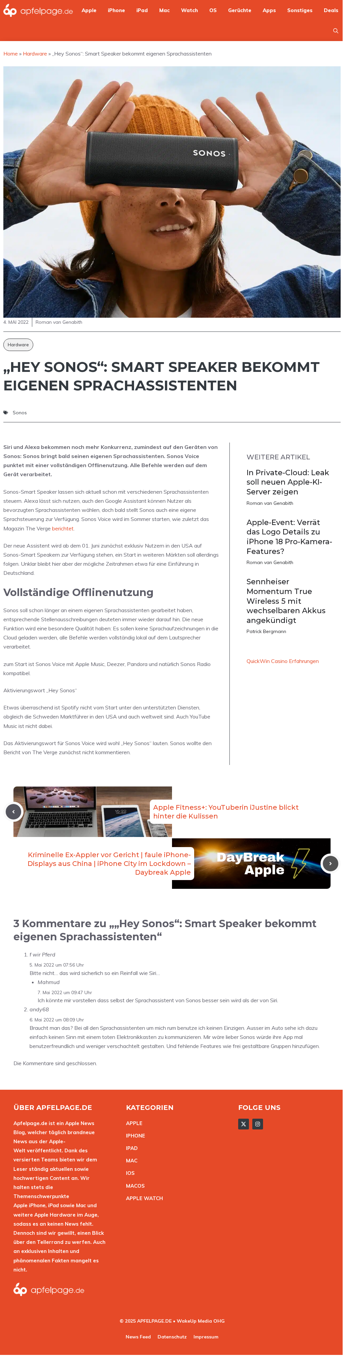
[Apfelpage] (38, 10)
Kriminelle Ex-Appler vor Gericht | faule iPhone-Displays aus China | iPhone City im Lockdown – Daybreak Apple (109, 863)
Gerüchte (239, 10)
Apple (89, 10)
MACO (133, 1186)
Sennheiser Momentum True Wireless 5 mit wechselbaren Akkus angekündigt (286, 601)
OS (213, 10)
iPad (142, 10)
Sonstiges (299, 10)
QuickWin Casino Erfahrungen (283, 661)
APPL (132, 1123)
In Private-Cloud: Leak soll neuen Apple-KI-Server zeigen (288, 482)
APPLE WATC (142, 1198)
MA (130, 1160)
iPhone (116, 10)
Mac (164, 10)
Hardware (18, 344)
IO (128, 1173)
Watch (189, 10)
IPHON (134, 1135)
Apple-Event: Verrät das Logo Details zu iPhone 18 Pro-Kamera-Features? (289, 537)
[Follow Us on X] (243, 1124)
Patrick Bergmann (266, 631)
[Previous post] (13, 812)
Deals (331, 10)
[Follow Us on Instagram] (257, 1124)
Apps (269, 10)
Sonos (20, 413)
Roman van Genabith (270, 503)
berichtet (63, 528)
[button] (336, 31)
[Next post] (330, 863)
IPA (130, 1148)
